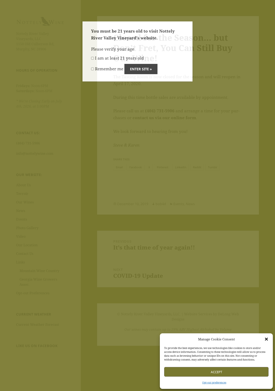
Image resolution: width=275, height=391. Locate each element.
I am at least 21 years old (119, 58)
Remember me (108, 69)
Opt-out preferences (214, 382)
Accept (216, 372)
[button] (266, 339)
